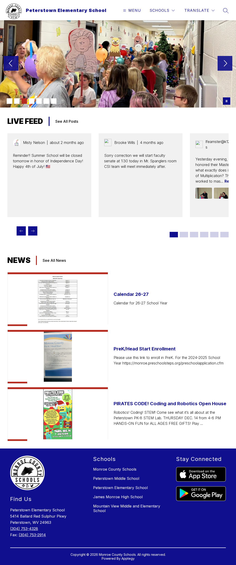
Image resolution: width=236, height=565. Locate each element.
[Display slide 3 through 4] (184, 234)
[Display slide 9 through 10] (214, 234)
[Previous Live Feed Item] (21, 231)
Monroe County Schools (114, 469)
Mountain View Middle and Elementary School (126, 508)
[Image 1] (9, 101)
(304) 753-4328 (24, 528)
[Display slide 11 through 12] (224, 234)
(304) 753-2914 (32, 535)
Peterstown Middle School (116, 478)
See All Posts (66, 121)
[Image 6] (46, 101)
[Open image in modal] (203, 193)
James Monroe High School (118, 497)
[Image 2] (17, 101)
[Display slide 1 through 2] (174, 234)
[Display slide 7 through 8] (204, 234)
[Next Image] (225, 64)
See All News (54, 260)
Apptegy (128, 558)
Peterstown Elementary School (120, 487)
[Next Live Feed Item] (32, 231)
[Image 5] (39, 101)
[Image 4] (31, 101)
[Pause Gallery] (226, 101)
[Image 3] (24, 101)
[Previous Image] (11, 64)
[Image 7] (53, 101)
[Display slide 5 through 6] (194, 234)
